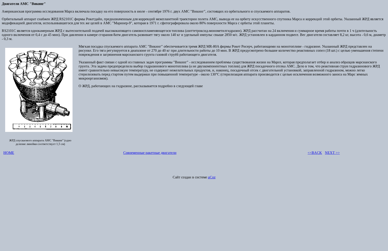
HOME (8, 153)
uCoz (212, 177)
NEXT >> (332, 153)
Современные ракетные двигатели (149, 153)
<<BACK (315, 153)
